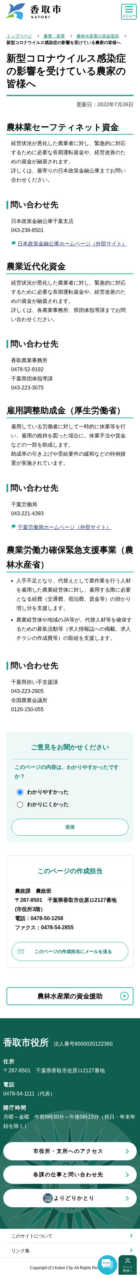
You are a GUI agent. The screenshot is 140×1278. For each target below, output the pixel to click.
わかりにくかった (48, 804)
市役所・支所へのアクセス (68, 1151)
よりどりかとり (74, 1198)
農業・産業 (54, 36)
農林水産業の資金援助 (98, 36)
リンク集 (20, 1250)
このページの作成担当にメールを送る (73, 951)
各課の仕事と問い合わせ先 (68, 1174)
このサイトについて (31, 1236)
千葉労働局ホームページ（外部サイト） (64, 527)
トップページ (19, 36)
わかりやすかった (48, 792)
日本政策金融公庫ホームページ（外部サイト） (72, 243)
